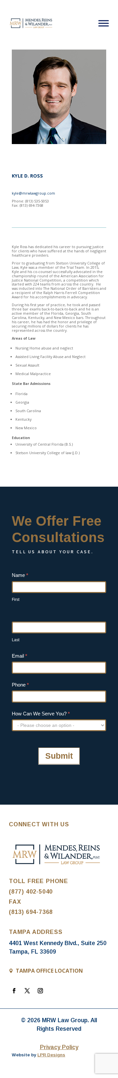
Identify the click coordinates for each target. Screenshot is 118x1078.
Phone (20, 684)
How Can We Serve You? (41, 713)
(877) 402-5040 (31, 891)
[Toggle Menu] (103, 23)
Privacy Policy (59, 1047)
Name (20, 575)
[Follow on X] (27, 990)
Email (19, 656)
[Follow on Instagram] (40, 990)
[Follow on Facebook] (14, 990)
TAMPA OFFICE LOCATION (49, 970)
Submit (59, 755)
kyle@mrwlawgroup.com (33, 193)
